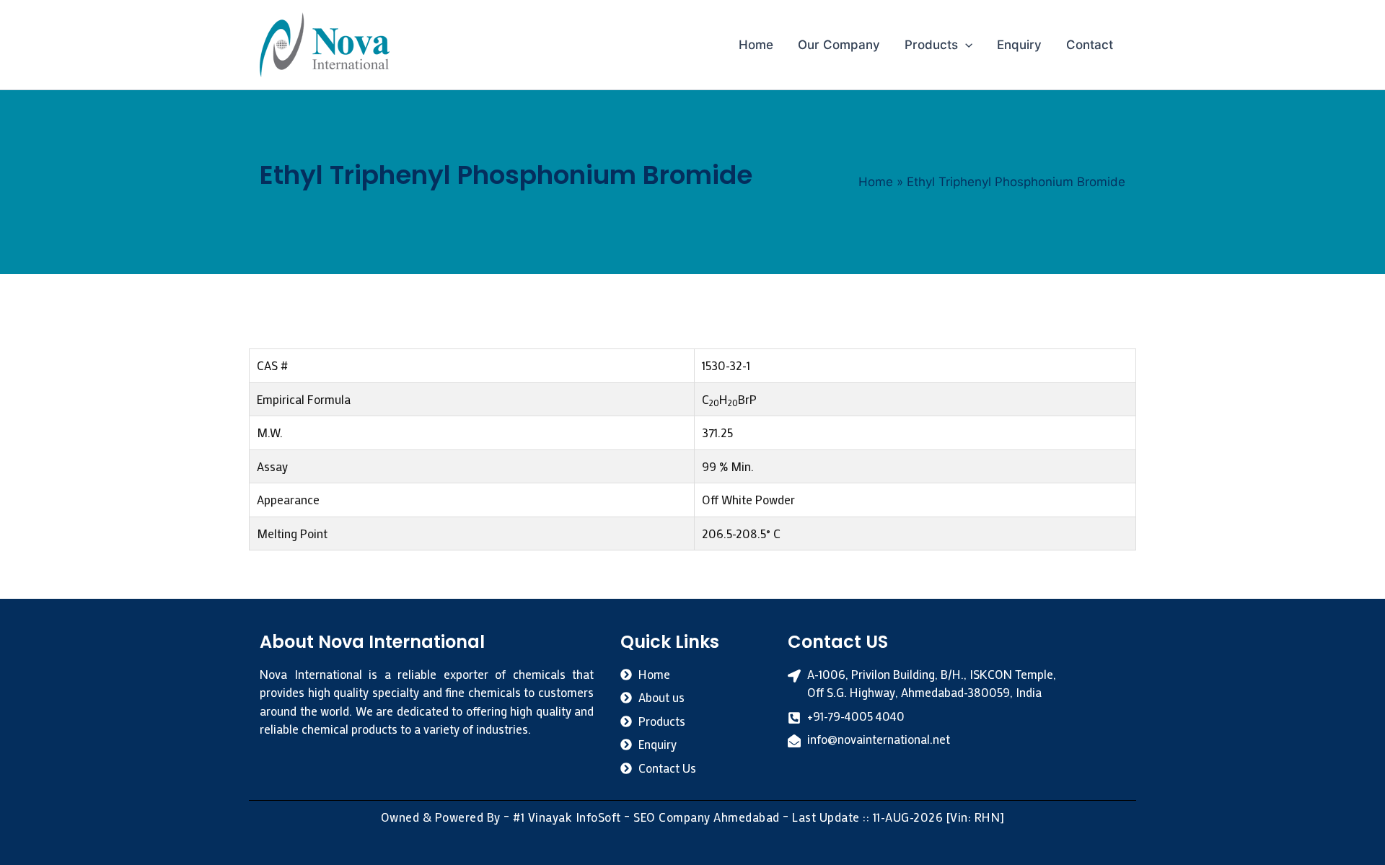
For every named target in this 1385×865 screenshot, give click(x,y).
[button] (965, 45)
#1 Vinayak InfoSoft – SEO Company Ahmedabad (646, 817)
